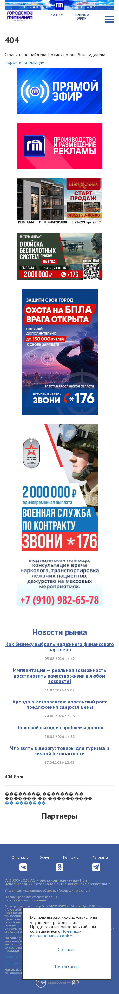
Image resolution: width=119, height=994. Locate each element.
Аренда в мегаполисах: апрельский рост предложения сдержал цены (59, 704)
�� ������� (25, 803)
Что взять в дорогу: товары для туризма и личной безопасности (59, 751)
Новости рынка (59, 632)
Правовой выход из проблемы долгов (59, 727)
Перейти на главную (24, 62)
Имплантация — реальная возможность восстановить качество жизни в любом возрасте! (59, 675)
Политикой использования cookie (56, 933)
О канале (20, 857)
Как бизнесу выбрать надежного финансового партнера (59, 647)
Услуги (46, 857)
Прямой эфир (82, 17)
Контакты (71, 857)
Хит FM (56, 15)
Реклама (100, 857)
